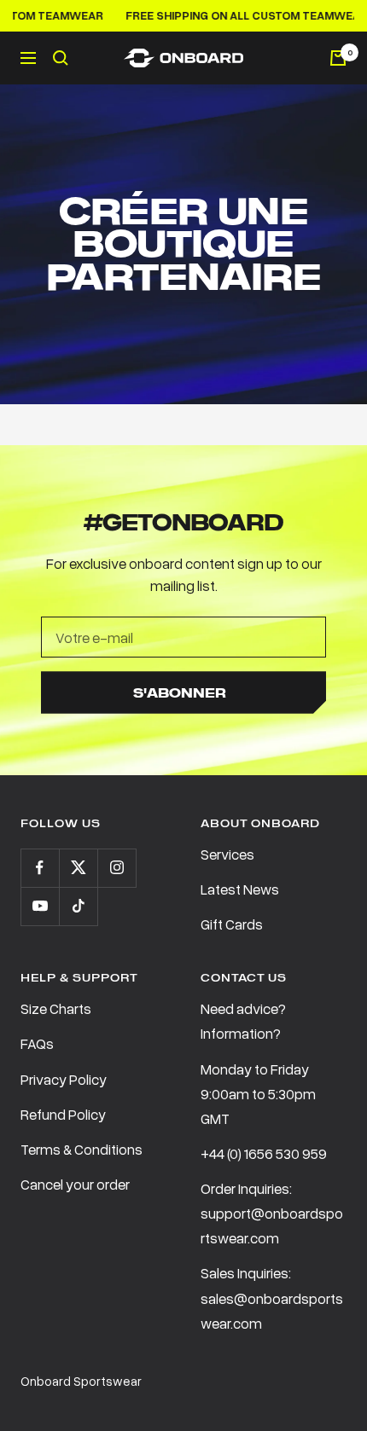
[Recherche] (60, 58)
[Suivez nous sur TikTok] (78, 906)
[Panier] (338, 58)
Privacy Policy (63, 1079)
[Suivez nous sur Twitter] (78, 868)
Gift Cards (232, 924)
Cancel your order (75, 1184)
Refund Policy (63, 1114)
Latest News (240, 889)
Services (227, 854)
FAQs (37, 1043)
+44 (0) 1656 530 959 (264, 1153)
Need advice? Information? (243, 1020)
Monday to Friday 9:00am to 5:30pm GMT (258, 1093)
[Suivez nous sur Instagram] (116, 868)
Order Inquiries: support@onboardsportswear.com (272, 1213)
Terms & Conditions (81, 1149)
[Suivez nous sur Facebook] (39, 868)
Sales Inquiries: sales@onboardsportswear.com (272, 1297)
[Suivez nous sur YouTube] (39, 906)
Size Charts (55, 1008)
